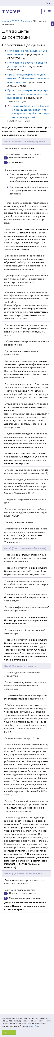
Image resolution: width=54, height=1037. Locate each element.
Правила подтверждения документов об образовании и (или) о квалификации (28, 78)
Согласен (9, 1032)
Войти (49, 3)
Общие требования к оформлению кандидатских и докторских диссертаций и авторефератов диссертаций (31, 111)
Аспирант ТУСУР (10, 21)
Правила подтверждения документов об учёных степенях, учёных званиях (28, 94)
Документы (26, 21)
